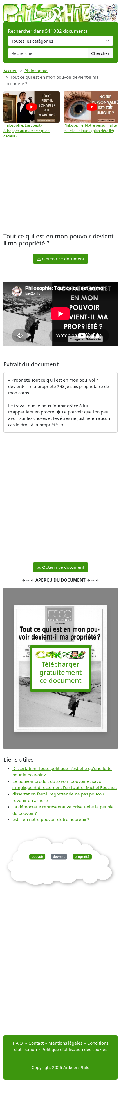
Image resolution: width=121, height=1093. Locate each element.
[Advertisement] (60, 186)
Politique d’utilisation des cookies (74, 1049)
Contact (36, 1043)
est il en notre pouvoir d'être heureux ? (50, 819)
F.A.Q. (18, 1043)
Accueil (10, 70)
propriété (82, 857)
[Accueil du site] (60, 10)
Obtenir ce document (62, 258)
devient (59, 857)
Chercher (100, 53)
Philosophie (36, 70)
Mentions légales (65, 1043)
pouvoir (37, 857)
